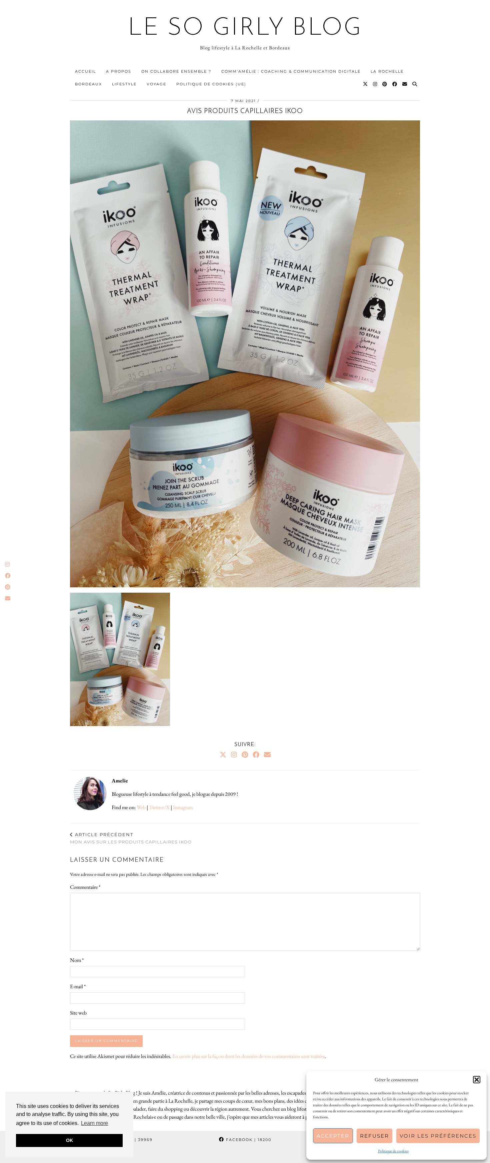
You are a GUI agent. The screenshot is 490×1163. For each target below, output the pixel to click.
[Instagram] (375, 84)
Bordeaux (88, 84)
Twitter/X (159, 807)
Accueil (85, 71)
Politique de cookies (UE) (211, 84)
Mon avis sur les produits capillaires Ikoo (131, 838)
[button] (476, 1079)
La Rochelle (387, 71)
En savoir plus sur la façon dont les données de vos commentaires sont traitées (248, 1056)
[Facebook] (395, 84)
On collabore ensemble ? (176, 71)
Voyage (156, 84)
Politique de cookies (393, 1151)
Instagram (183, 807)
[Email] (405, 84)
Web (141, 807)
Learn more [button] (94, 1123)
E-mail (78, 986)
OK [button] (69, 1140)
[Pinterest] (385, 84)
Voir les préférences (438, 1136)
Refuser (374, 1136)
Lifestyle (124, 84)
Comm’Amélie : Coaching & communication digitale (291, 71)
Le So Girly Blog (245, 29)
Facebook (247, 1139)
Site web (78, 1012)
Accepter (333, 1136)
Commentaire (85, 887)
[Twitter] (365, 84)
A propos (118, 71)
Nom (77, 960)
